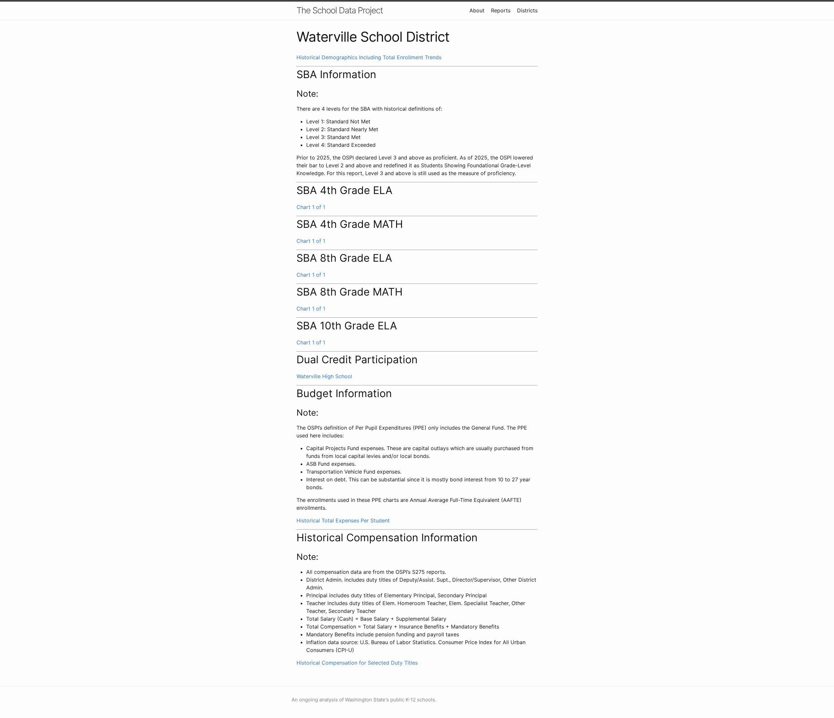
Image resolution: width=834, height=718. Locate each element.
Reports (500, 10)
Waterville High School (324, 376)
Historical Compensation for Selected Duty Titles (357, 662)
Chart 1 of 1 (310, 207)
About (476, 10)
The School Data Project (339, 10)
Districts (527, 10)
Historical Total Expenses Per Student (343, 520)
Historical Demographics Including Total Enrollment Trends (368, 57)
